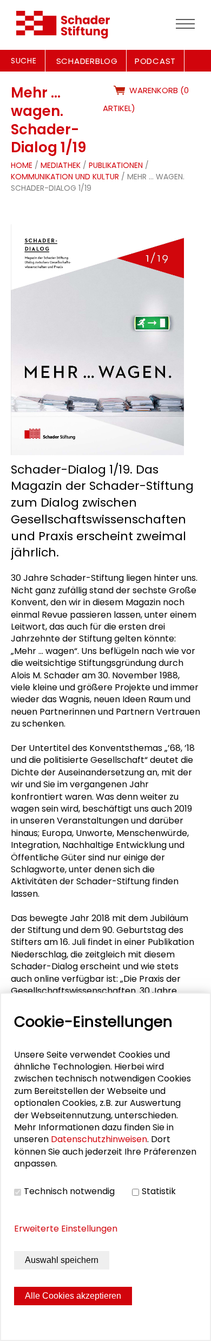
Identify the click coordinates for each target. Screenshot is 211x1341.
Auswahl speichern (61, 1260)
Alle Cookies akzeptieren (73, 1295)
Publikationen (116, 165)
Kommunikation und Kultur (66, 176)
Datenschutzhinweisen (99, 1139)
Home (21, 165)
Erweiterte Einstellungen (65, 1228)
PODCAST (155, 61)
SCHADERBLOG (87, 61)
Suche (24, 60)
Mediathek (61, 165)
